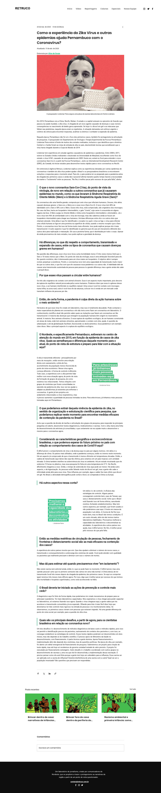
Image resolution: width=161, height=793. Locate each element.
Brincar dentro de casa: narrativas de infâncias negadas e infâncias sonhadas (41, 719)
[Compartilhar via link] (55, 673)
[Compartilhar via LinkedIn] (49, 673)
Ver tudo (133, 689)
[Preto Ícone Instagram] (144, 9)
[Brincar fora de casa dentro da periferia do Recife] (80, 703)
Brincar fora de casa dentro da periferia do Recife (78, 719)
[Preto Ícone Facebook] (152, 9)
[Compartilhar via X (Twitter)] (44, 673)
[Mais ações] (122, 26)
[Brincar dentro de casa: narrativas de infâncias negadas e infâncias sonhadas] (42, 703)
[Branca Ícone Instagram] (79, 785)
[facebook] (76, 785)
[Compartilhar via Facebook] (38, 673)
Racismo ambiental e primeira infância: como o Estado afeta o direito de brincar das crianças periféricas (117, 719)
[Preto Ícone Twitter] (148, 9)
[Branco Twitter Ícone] (82, 785)
